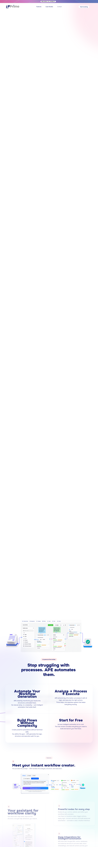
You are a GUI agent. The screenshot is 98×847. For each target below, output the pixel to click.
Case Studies (49, 6)
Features (38, 6)
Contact (59, 6)
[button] (84, 7)
